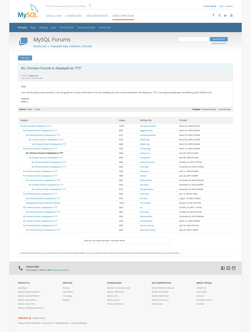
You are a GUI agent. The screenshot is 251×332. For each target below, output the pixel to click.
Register (229, 6)
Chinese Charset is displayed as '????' (36, 126)
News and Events (86, 27)
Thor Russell (145, 203)
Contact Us (201, 288)
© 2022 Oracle (39, 318)
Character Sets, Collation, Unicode (71, 46)
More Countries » (61, 270)
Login (221, 6)
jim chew (144, 198)
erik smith (144, 185)
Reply (29, 109)
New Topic (25, 58)
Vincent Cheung (147, 225)
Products (24, 282)
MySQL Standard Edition (28, 296)
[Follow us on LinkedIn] (224, 16)
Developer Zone (123, 15)
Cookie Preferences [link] (79, 323)
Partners (200, 296)
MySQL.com (53, 15)
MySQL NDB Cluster (115, 292)
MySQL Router (113, 300)
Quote (37, 109)
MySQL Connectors (160, 300)
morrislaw (144, 167)
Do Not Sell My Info (33, 323)
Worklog (43, 27)
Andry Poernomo (147, 162)
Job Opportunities (204, 300)
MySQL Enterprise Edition (29, 292)
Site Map (200, 304)
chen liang (144, 194)
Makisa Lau (145, 153)
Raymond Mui (146, 180)
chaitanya (144, 171)
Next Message (225, 109)
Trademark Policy (62, 323)
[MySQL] (28, 12)
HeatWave (22, 288)
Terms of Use (48, 323)
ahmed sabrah (146, 221)
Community (104, 27)
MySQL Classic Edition (27, 300)
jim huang (144, 212)
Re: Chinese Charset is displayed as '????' (40, 130)
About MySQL (204, 282)
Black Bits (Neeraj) (147, 230)
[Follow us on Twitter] (228, 269)
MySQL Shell (112, 296)
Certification (68, 292)
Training (66, 288)
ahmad (143, 176)
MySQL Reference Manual (163, 288)
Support (66, 300)
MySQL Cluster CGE (26, 304)
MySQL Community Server (118, 288)
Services (67, 282)
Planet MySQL (67, 27)
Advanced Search (219, 43)
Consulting (67, 296)
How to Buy (201, 292)
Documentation (97, 15)
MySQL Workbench (115, 304)
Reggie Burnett (146, 130)
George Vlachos (146, 189)
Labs (53, 27)
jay (141, 207)
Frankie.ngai (145, 148)
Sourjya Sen (145, 157)
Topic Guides (157, 304)
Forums (22, 27)
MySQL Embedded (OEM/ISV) (30, 308)
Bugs (33, 27)
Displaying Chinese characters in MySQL (43, 203)
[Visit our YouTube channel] (230, 16)
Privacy (21, 323)
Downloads (74, 15)
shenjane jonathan (148, 126)
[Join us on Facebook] (212, 16)
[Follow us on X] (218, 16)
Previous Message (208, 109)
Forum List (39, 46)
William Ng (144, 139)
